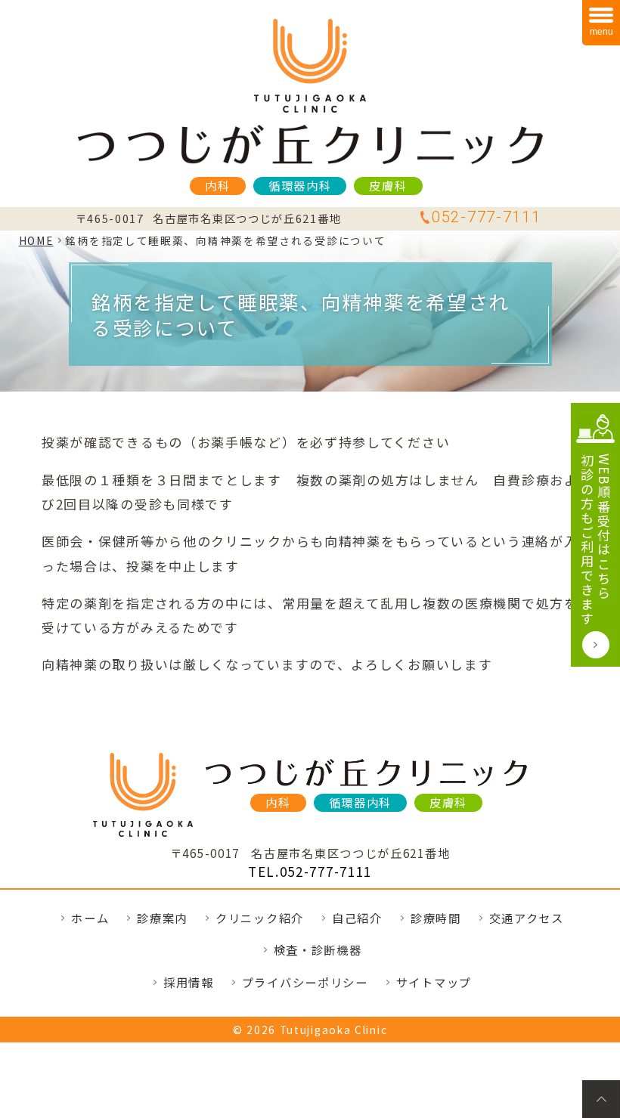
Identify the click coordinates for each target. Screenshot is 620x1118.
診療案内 (162, 917)
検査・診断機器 (318, 949)
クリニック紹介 (259, 917)
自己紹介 (357, 917)
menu (601, 31)
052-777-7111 (486, 217)
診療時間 (436, 917)
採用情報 (188, 982)
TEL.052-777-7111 (310, 871)
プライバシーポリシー (305, 982)
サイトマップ (434, 982)
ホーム (90, 917)
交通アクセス (526, 917)
